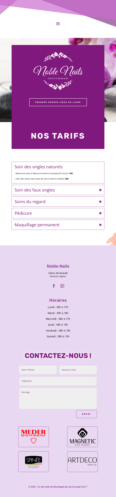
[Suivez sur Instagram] (62, 286)
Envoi (86, 414)
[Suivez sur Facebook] (53, 286)
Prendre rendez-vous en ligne (58, 102)
